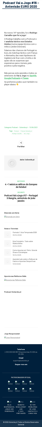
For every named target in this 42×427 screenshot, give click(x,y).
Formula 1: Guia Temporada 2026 (25, 232)
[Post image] (7, 234)
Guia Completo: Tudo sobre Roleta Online (23, 242)
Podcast (15, 127)
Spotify (33, 75)
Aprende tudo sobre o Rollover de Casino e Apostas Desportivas (25, 260)
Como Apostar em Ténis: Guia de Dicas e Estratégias (25, 251)
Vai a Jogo (27, 133)
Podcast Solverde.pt (26, 131)
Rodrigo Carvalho (17, 133)
